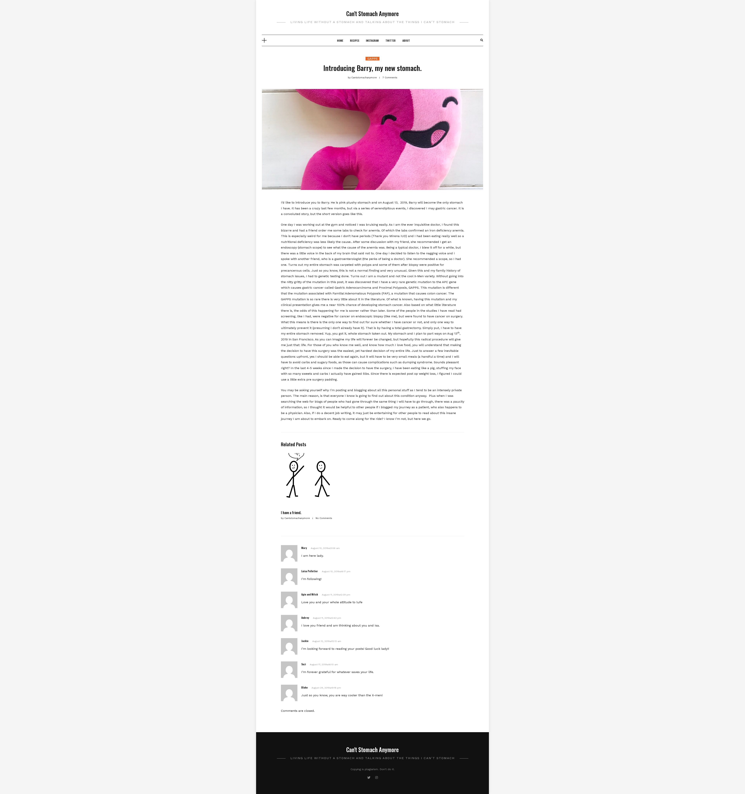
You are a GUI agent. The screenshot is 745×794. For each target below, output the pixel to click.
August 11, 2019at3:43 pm (327, 618)
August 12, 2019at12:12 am (326, 641)
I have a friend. (291, 512)
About (406, 40)
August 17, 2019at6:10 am (324, 664)
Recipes (354, 40)
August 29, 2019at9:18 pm (326, 687)
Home (340, 40)
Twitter (390, 40)
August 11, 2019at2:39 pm (336, 594)
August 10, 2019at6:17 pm (336, 571)
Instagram (372, 40)
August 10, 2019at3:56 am (325, 548)
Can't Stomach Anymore (372, 13)
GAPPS (372, 58)
